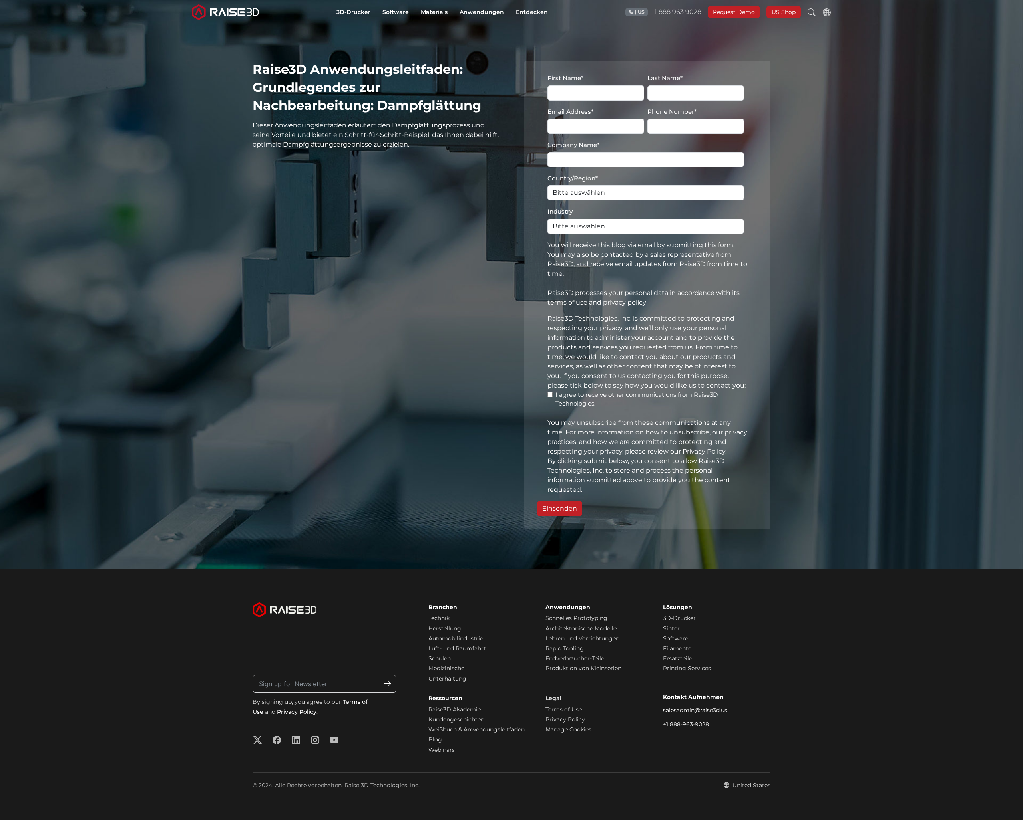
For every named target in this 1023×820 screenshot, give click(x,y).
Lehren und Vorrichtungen (582, 638)
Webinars (441, 749)
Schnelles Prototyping (576, 618)
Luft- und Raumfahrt (457, 648)
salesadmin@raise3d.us (695, 710)
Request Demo (734, 12)
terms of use (567, 302)
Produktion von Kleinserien (583, 668)
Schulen (439, 658)
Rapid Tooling (564, 648)
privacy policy (624, 302)
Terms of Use (563, 709)
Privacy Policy (296, 711)
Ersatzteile (677, 658)
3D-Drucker (679, 618)
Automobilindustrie (455, 638)
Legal (553, 698)
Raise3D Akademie (454, 709)
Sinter (671, 628)
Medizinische (446, 668)
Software (675, 638)
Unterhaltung (447, 678)
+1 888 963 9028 (668, 12)
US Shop (784, 12)
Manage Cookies (568, 729)
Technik (439, 618)
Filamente (677, 648)
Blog (435, 739)
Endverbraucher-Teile (574, 658)
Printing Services (687, 668)
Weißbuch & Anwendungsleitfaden (476, 729)
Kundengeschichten (456, 719)
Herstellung (444, 628)
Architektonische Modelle (581, 628)
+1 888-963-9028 (686, 724)
